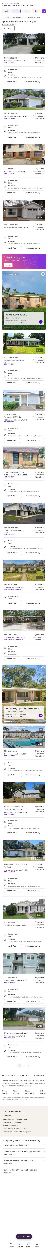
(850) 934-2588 (9, 814)
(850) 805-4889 (9, 118)
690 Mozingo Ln (10, 113)
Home (4, 17)
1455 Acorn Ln (10, 169)
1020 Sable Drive (10, 635)
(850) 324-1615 (9, 62)
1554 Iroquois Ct (10, 751)
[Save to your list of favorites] (41, 37)
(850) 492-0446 (9, 872)
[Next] (44, 11)
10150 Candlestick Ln (12, 357)
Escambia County (18, 17)
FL (9, 17)
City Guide (39, 1076)
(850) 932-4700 (9, 982)
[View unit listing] (41, 322)
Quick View (12, 82)
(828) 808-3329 (9, 756)
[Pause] (43, 274)
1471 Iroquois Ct (10, 978)
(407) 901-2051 (9, 477)
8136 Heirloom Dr (11, 58)
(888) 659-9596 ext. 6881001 (13, 589)
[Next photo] (43, 44)
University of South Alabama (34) (15, 1119)
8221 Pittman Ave (11, 528)
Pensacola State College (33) (14, 1122)
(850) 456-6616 (9, 364)
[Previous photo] (4, 44)
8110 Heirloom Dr (11, 922)
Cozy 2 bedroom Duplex (14, 472)
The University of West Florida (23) (15, 1128)
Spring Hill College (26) (11, 1125)
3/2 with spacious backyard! (16, 1033)
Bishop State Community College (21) (17, 1132)
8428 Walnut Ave (11, 224)
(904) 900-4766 (9, 1038)
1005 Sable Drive (10, 584)
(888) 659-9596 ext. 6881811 (13, 639)
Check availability (32, 82)
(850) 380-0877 (9, 534)
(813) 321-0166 (9, 422)
